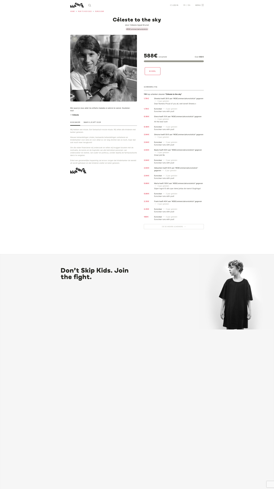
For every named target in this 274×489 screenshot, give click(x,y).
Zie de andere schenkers (172, 226)
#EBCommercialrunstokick (137, 29)
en (189, 5)
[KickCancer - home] (77, 5)
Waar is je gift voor (92, 122)
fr (184, 5)
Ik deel (152, 71)
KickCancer (75, 122)
